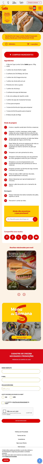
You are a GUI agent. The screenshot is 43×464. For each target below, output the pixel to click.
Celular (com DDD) (7, 385)
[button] (19, 294)
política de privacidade (20, 402)
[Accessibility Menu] (39, 460)
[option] (21, 270)
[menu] (39, 8)
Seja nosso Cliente (21, 443)
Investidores (21, 439)
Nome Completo (7, 368)
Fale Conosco (21, 446)
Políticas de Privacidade (21, 431)
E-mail (4, 376)
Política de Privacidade (11, 456)
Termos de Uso (21, 435)
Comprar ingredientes (22, 55)
